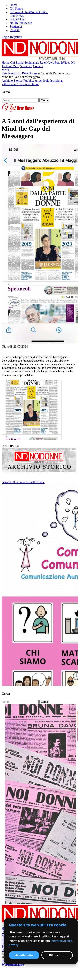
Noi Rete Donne (26, 73)
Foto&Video (17, 19)
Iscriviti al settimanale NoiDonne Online (32, 82)
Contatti (15, 30)
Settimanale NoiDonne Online (29, 12)
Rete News (17, 15)
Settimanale (31, 62)
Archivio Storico (12, 80)
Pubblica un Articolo (36, 80)
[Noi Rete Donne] (18, 111)
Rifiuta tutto (57, 955)
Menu (5, 69)
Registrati (16, 37)
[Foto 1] (32, 439)
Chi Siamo (16, 8)
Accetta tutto (24, 955)
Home (13, 5)
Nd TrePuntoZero (21, 23)
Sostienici (16, 26)
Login (5, 37)
